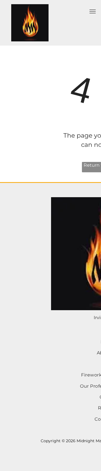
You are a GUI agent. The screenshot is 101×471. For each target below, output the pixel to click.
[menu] (92, 11)
